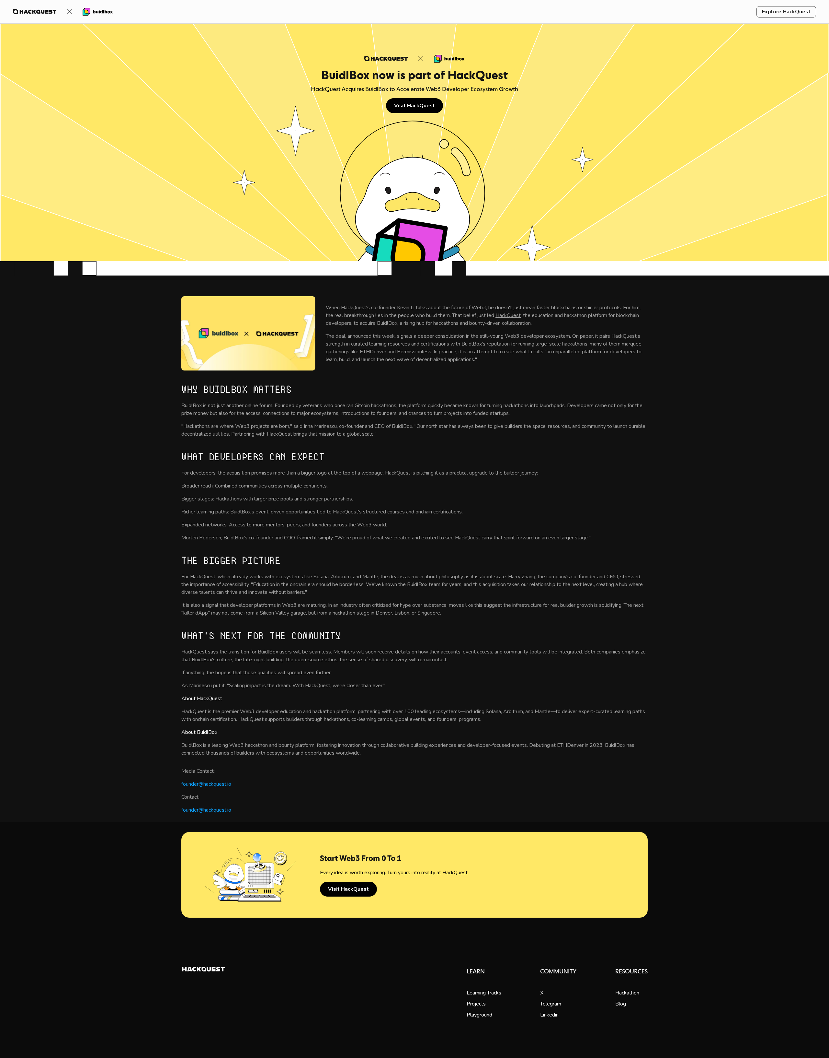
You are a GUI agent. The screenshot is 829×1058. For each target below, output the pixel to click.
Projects (476, 1003)
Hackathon (627, 992)
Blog (620, 1003)
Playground (479, 1014)
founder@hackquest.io (206, 784)
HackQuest (508, 315)
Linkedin (549, 1014)
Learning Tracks (484, 992)
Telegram (550, 1003)
